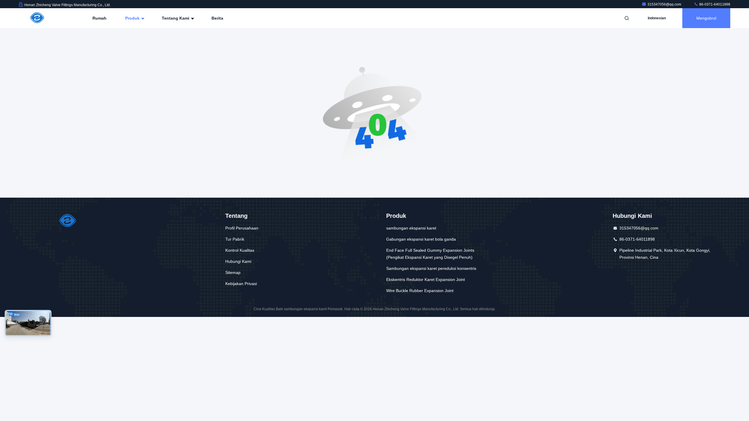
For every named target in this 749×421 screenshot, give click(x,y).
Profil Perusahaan (241, 228)
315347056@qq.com (664, 4)
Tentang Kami (176, 18)
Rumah (99, 18)
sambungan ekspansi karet (411, 228)
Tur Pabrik (234, 239)
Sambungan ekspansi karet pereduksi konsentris (431, 268)
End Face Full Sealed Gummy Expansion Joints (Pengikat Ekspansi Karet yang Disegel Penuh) (430, 254)
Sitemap (232, 272)
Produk (133, 18)
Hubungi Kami (238, 261)
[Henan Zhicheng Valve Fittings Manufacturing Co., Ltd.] (37, 18)
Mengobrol (706, 18)
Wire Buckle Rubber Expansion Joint (419, 290)
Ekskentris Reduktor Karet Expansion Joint (425, 279)
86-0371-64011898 (714, 4)
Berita (217, 18)
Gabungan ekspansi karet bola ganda (421, 239)
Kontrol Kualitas (239, 250)
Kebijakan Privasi (241, 283)
